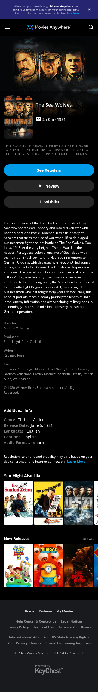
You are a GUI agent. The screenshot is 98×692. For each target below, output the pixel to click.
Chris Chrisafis (32, 341)
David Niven (55, 369)
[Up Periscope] (48, 503)
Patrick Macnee (44, 374)
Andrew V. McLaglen (18, 328)
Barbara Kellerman (18, 374)
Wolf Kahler (21, 378)
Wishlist (51, 202)
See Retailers (49, 170)
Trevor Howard (77, 369)
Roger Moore (35, 369)
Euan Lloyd (12, 341)
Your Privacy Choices (24, 643)
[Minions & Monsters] (48, 566)
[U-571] (78, 503)
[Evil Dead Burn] (78, 566)
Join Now (73, 13)
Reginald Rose (14, 355)
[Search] (91, 27)
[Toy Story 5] (18, 566)
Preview (51, 186)
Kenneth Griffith (69, 374)
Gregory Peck (14, 369)
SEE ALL (88, 539)
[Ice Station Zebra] (18, 503)
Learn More (76, 461)
